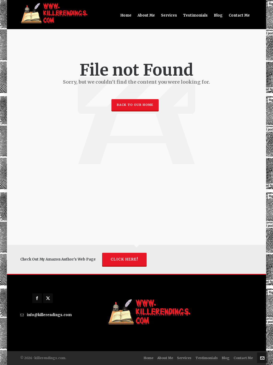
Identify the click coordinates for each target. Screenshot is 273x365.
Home (148, 358)
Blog (226, 358)
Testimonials (206, 358)
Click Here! (124, 259)
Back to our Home (135, 105)
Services (184, 358)
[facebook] (37, 298)
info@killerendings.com (49, 315)
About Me (165, 358)
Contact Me (243, 358)
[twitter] (48, 298)
